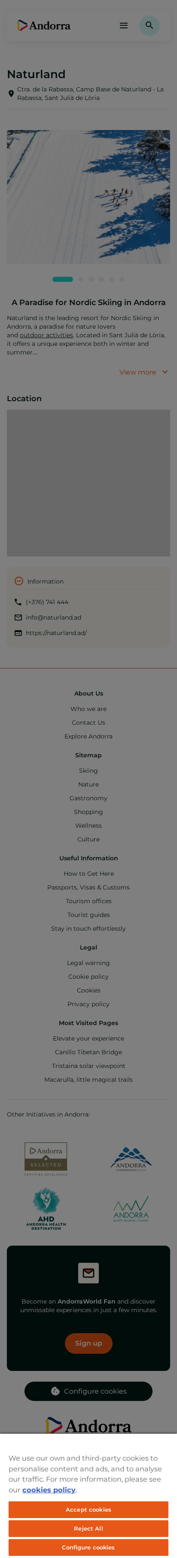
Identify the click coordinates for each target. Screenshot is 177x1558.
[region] (88, 1495)
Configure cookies (88, 1547)
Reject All (88, 1528)
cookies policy (49, 1489)
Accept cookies (88, 1509)
